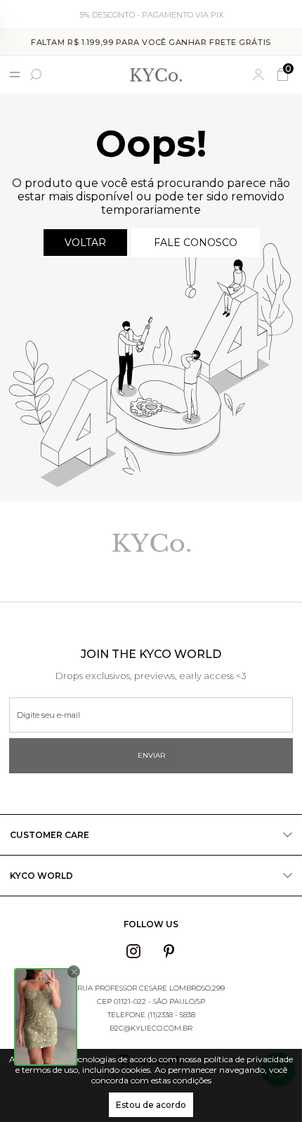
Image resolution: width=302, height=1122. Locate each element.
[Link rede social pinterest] (169, 951)
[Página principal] (156, 74)
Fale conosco (195, 242)
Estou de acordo (151, 1105)
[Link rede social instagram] (133, 951)
